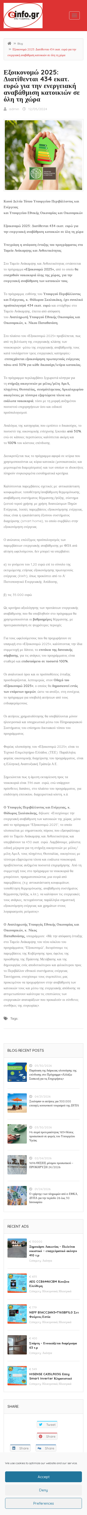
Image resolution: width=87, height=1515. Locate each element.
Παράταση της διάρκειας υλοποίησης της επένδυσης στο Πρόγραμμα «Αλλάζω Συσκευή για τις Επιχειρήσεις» (53, 1074)
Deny (43, 1490)
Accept (44, 1477)
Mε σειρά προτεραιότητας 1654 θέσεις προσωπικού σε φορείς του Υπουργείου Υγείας (52, 1136)
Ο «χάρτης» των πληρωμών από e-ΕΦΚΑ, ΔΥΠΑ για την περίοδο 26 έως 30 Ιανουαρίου (53, 1198)
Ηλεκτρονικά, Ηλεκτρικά (56, 1291)
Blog (20, 43)
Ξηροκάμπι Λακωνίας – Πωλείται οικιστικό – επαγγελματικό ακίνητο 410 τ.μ (53, 1251)
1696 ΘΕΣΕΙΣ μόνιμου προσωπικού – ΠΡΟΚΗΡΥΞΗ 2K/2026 (51, 1165)
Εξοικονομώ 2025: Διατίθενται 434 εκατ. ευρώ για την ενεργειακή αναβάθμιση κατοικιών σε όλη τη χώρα (42, 85)
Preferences (43, 1503)
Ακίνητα (47, 1260)
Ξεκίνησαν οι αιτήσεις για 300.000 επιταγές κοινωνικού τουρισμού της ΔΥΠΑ (54, 1103)
